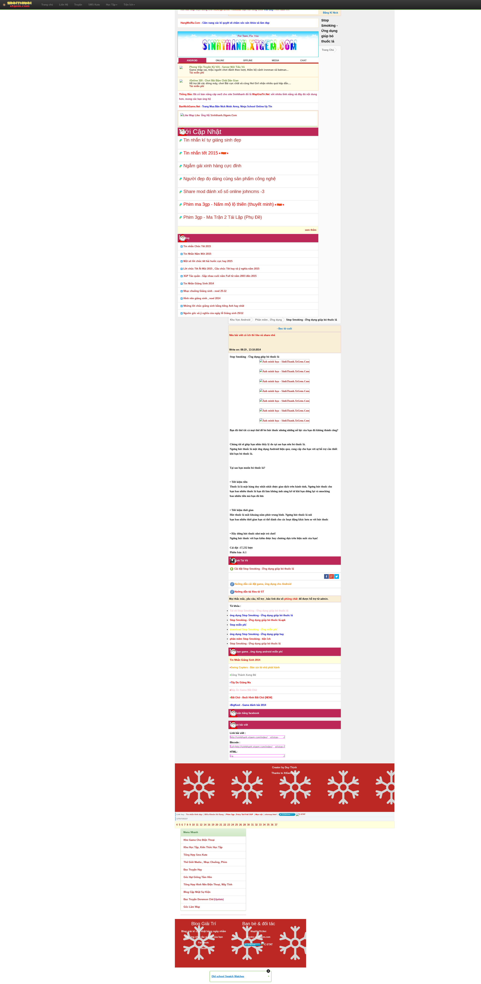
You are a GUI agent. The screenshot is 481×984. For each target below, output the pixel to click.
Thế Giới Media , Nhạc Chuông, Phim (205, 862)
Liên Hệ (63, 4)
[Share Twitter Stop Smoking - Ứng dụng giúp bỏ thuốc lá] (336, 576)
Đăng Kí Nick (330, 12)
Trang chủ (47, 4)
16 (209, 824)
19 (213, 824)
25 (236, 824)
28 (244, 824)
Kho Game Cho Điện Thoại (199, 840)
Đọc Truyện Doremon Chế (198, 899)
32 (256, 824)
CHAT (303, 60)
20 (217, 824)
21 (220, 824)
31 (252, 824)
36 (272, 824)
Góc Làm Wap (192, 906)
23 (228, 824)
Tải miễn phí (196, 72)
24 (232, 824)
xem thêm (310, 230)
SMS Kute (94, 4)
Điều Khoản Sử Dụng (214, 814)
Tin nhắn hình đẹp (194, 814)
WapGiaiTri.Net (258, 931)
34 (264, 824)
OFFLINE (248, 60)
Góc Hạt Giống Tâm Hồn (198, 877)
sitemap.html (271, 814)
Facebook (203, 942)
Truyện (78, 4)
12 (201, 824)
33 (260, 824)
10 (193, 824)
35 (268, 824)
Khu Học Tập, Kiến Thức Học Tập (203, 847)
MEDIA (275, 60)
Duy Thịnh (291, 767)
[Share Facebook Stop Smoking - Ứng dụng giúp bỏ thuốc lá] (326, 576)
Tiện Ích (128, 4)
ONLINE (220, 60)
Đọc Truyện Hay (193, 869)
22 (224, 824)
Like (197, 115)
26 (240, 824)
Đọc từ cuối (285, 328)
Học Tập (111, 4)
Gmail (203, 948)
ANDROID (192, 60)
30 (248, 824)
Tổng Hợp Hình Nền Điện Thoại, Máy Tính (208, 884)
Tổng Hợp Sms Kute (195, 854)
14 (205, 824)
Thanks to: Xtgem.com (258, 937)
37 (276, 824)
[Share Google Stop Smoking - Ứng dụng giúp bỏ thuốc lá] (331, 576)
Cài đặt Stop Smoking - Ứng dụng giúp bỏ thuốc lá (264, 568)
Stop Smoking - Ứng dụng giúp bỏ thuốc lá (255, 643)
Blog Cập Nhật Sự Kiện (197, 892)
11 (197, 824)
